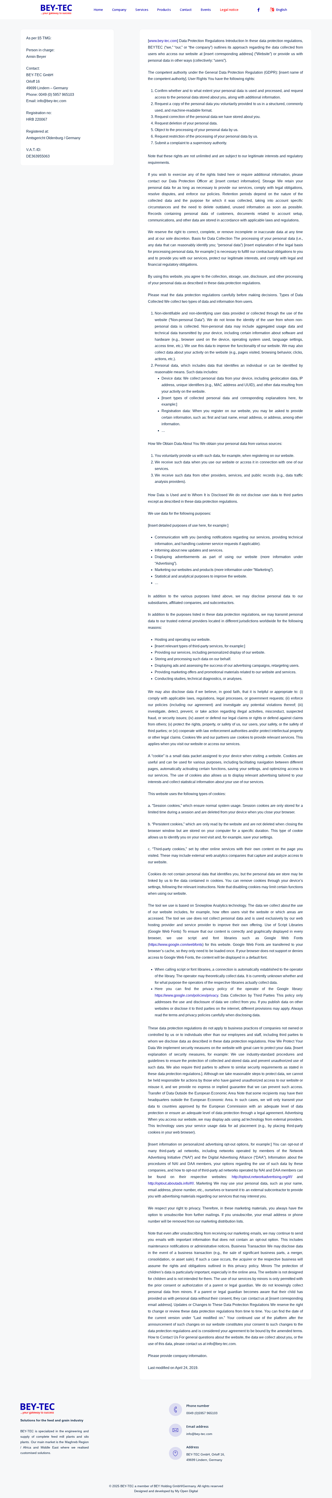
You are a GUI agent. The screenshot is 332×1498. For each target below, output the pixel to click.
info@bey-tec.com (199, 1434)
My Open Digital (186, 1491)
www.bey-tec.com (163, 41)
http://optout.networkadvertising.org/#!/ (262, 1177)
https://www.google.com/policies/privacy (186, 995)
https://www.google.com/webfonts (175, 944)
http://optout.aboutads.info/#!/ (171, 1183)
